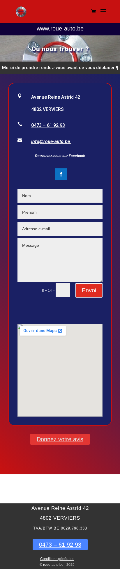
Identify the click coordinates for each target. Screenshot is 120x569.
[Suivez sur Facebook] (61, 174)
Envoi (89, 290)
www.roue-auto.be (60, 28)
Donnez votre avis (60, 439)
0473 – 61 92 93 (48, 125)
